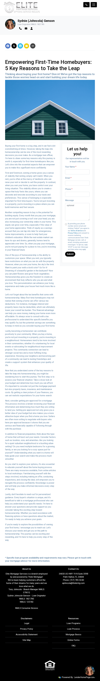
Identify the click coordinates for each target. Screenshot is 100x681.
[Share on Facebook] (7, 46)
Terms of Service (77, 231)
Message (69, 200)
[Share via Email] (26, 46)
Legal (26, 623)
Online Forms (73, 640)
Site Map (27, 640)
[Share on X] (14, 46)
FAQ (73, 645)
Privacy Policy (73, 233)
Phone (68, 189)
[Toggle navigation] (94, 4)
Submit (70, 254)
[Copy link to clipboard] (32, 46)
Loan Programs (73, 623)
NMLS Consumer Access (26, 608)
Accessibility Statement (27, 634)
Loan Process (73, 629)
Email (68, 178)
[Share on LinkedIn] (20, 46)
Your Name (70, 167)
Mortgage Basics (73, 634)
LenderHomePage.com (84, 677)
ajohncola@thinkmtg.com (73, 583)
